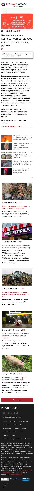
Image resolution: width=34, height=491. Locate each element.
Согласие (28, 439)
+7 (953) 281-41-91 (27, 470)
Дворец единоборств (11, 126)
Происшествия (23, 421)
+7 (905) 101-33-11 (6, 472)
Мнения (14, 425)
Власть (5, 421)
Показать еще (17, 400)
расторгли (12, 83)
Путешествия (7, 432)
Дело (21, 425)
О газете (5, 435)
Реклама (13, 435)
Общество (13, 421)
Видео (15, 432)
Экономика (6, 425)
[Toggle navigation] (4, 11)
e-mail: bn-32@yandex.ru (16, 474)
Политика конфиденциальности (12, 439)
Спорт (24, 428)
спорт (19, 126)
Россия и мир (7, 428)
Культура (16, 428)
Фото (22, 432)
